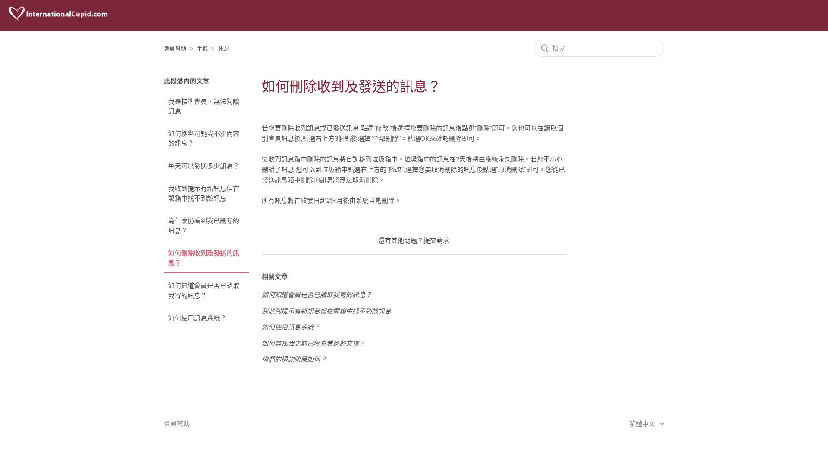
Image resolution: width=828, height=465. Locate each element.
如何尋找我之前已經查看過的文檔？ (313, 343)
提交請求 (436, 240)
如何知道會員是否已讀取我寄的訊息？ (203, 290)
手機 (202, 48)
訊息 (223, 48)
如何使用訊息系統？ (197, 318)
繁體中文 (643, 423)
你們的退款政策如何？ (294, 359)
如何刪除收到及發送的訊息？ (203, 258)
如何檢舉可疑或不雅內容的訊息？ (203, 138)
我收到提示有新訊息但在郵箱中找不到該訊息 (203, 193)
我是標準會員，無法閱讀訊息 (203, 106)
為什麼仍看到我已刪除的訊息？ (203, 225)
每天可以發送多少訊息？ (203, 166)
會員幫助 (175, 48)
